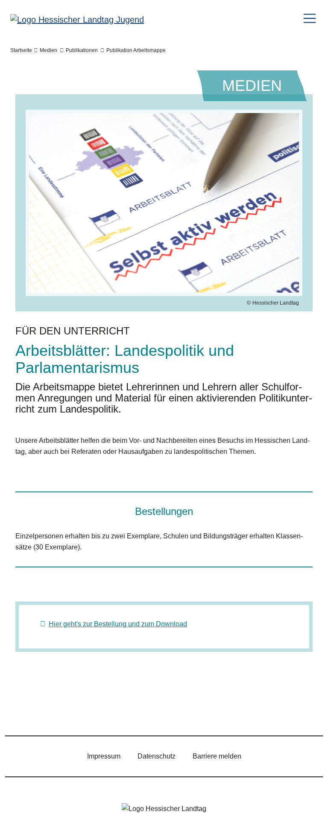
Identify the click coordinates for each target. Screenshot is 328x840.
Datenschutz (157, 756)
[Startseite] (77, 19)
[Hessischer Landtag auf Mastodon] (121, 711)
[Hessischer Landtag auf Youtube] (97, 711)
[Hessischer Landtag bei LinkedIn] (146, 711)
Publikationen (82, 50)
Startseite (21, 50)
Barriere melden (217, 756)
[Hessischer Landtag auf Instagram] (72, 711)
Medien (48, 50)
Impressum (103, 756)
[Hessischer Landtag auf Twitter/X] (22, 711)
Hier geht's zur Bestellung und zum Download (118, 624)
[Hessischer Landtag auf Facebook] (47, 711)
